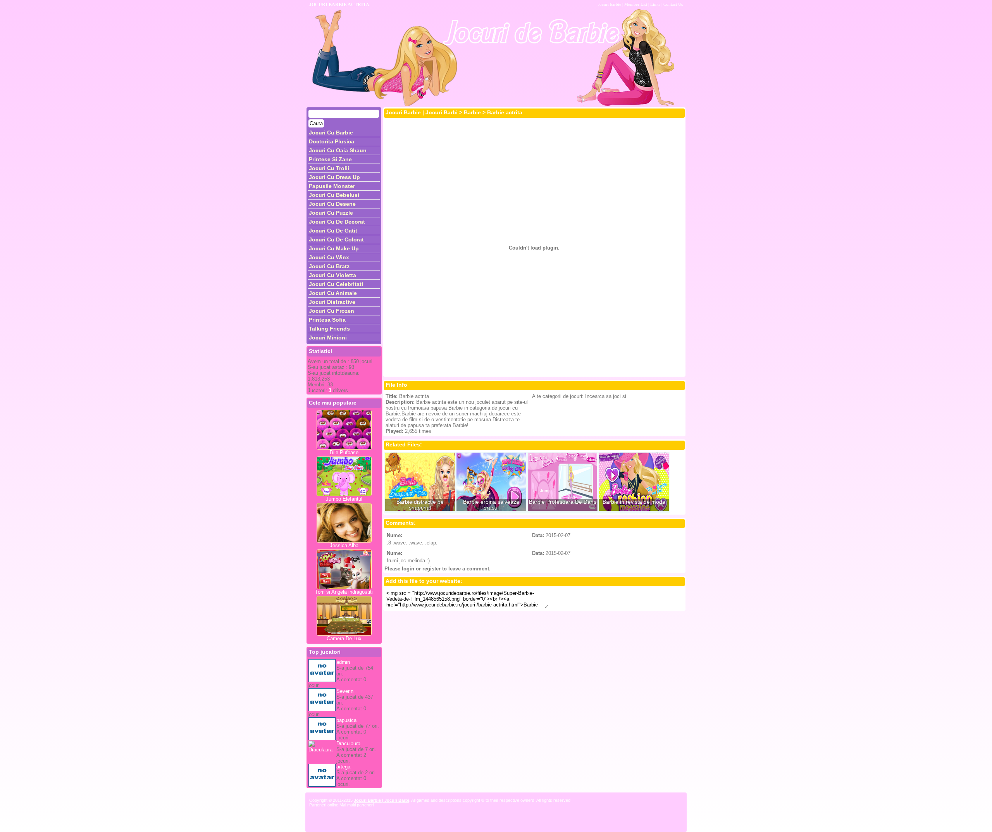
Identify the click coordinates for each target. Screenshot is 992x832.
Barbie (472, 112)
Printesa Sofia (327, 320)
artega (343, 767)
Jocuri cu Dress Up (334, 177)
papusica (346, 720)
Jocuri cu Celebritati (336, 284)
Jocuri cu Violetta (332, 275)
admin (343, 662)
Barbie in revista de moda (634, 502)
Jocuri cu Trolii (329, 168)
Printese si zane (330, 159)
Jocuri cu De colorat (336, 239)
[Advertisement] (534, 137)
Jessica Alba (344, 545)
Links (655, 4)
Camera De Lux (344, 638)
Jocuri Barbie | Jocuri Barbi (422, 112)
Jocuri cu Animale (333, 293)
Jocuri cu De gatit (333, 230)
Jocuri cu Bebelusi (334, 195)
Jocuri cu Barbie (331, 132)
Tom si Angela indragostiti (344, 592)
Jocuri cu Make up (334, 248)
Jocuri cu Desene (332, 204)
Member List (635, 4)
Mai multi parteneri (356, 805)
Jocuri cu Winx (329, 257)
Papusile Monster (332, 186)
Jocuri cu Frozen (331, 311)
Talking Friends (329, 329)
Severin (344, 691)
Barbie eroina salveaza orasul (491, 505)
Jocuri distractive (332, 302)
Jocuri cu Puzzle (331, 213)
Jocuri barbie (609, 4)
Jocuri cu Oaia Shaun (338, 150)
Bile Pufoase (344, 452)
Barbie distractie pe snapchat (420, 505)
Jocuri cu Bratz (329, 266)
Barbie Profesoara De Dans (562, 502)
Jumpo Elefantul (344, 499)
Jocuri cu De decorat (337, 222)
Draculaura (348, 743)
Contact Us (673, 4)
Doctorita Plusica (331, 141)
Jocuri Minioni (328, 337)
